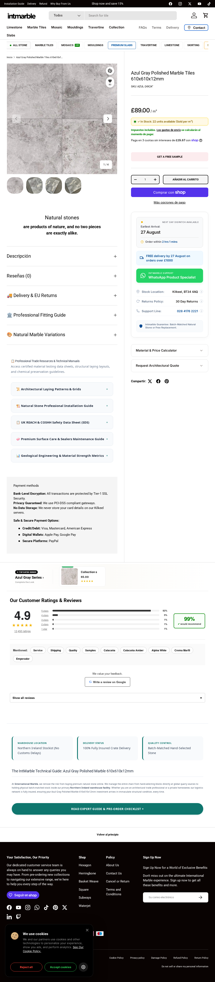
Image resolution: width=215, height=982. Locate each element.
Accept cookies (60, 967)
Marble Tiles (36, 27)
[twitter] (189, 3)
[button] (205, 15)
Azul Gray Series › (29, 577)
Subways (85, 897)
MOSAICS (70, 45)
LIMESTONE (172, 45)
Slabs (11, 35)
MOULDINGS (95, 45)
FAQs (143, 27)
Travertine (96, 27)
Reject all (26, 967)
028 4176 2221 (187, 311)
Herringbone (87, 873)
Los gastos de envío (169, 130)
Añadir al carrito (186, 179)
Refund (43, 3)
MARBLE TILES (44, 45)
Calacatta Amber (133, 650)
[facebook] (170, 3)
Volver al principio (107, 834)
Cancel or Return (117, 881)
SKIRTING (193, 45)
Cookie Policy (116, 958)
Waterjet (84, 906)
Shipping (56, 650)
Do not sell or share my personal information (185, 966)
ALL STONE (20, 45)
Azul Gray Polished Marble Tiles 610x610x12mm (39, 57)
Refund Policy (180, 958)
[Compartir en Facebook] (158, 381)
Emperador (23, 659)
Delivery (31, 3)
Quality (73, 650)
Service (38, 650)
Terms (156, 27)
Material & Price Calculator (156, 350)
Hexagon (85, 865)
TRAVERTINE (148, 45)
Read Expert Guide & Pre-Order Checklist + (107, 809)
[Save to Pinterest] (110, 71)
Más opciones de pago (170, 202)
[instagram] (180, 3)
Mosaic (56, 27)
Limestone (14, 27)
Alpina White (159, 650)
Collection (116, 27)
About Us (112, 865)
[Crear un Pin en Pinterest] (167, 381)
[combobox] (113, 15)
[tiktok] (209, 3)
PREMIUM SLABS (121, 45)
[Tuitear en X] (150, 381)
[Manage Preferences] (83, 967)
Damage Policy (159, 958)
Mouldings (75, 27)
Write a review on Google (107, 682)
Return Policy (201, 958)
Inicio (9, 57)
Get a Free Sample (169, 156)
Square (84, 889)
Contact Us (114, 873)
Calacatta (109, 650)
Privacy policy (137, 958)
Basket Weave (88, 881)
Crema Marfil (182, 650)
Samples (90, 650)
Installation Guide (14, 3)
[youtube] (199, 3)
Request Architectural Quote (157, 366)
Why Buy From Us (60, 3)
